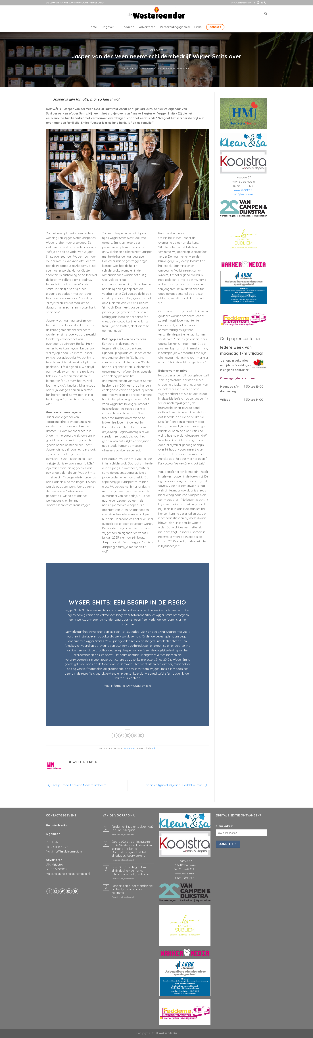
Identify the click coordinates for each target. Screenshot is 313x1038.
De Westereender (177, 68)
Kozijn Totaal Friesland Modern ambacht (79, 785)
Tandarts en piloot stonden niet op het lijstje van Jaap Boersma (133, 889)
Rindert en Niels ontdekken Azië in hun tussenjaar (132, 828)
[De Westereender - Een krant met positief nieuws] (156, 13)
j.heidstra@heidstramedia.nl (71, 874)
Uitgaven (108, 27)
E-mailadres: (224, 826)
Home (93, 27)
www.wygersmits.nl (138, 685)
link (153, 748)
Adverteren (147, 27)
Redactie (128, 27)
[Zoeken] (265, 13)
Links (197, 27)
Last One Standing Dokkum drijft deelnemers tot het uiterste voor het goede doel (131, 871)
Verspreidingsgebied (175, 27)
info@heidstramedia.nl (67, 851)
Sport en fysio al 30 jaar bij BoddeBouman (174, 785)
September (156, 50)
